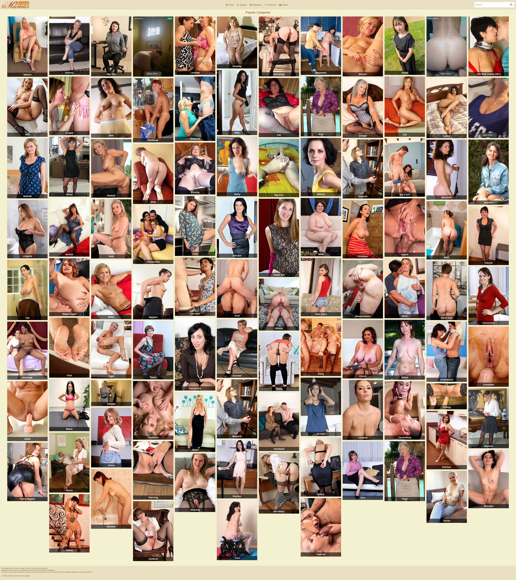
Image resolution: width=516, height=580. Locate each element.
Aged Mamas (15, 5)
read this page (70, 572)
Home (229, 4)
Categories (255, 4)
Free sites (270, 4)
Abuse (27, 576)
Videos (283, 4)
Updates (241, 4)
